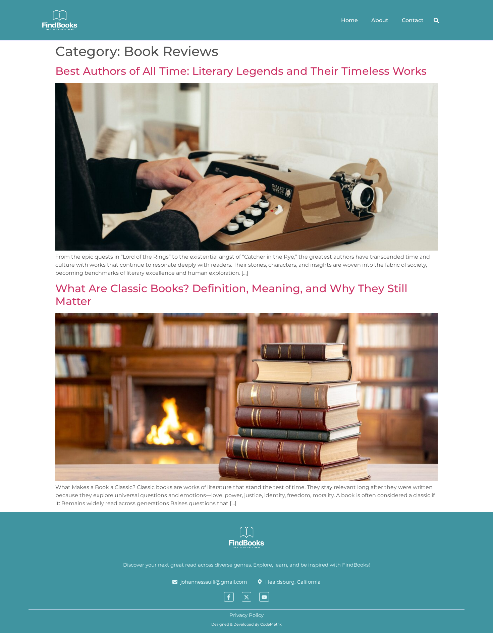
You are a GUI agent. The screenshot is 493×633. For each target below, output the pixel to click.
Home (349, 20)
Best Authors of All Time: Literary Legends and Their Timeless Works (241, 70)
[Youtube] (264, 597)
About (379, 20)
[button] (436, 20)
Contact (413, 20)
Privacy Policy (246, 615)
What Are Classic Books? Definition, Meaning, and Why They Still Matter (231, 295)
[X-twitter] (247, 597)
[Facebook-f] (229, 597)
